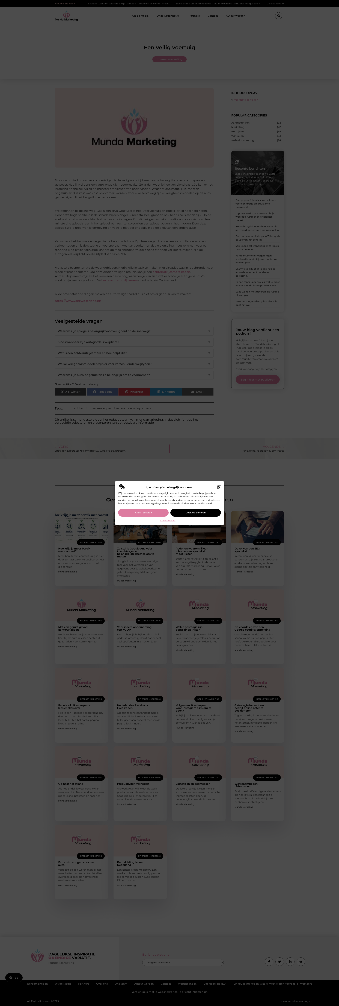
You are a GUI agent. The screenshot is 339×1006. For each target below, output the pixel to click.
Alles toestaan (143, 512)
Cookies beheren (196, 512)
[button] (219, 487)
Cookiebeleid (168, 520)
